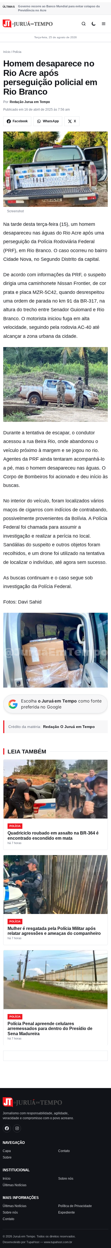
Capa (7, 1151)
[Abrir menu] (103, 23)
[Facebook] (7, 1128)
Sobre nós (65, 1178)
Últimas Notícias (14, 1185)
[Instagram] (17, 1128)
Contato (64, 1151)
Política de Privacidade (75, 1206)
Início (6, 51)
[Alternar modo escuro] (93, 23)
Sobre (7, 1157)
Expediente (66, 1212)
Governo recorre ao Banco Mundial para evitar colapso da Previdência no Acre (59, 8)
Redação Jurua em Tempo (30, 102)
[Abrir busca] (83, 23)
